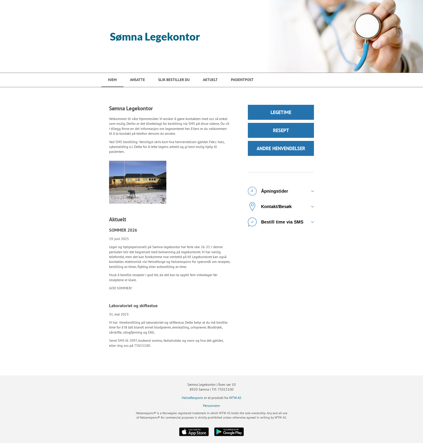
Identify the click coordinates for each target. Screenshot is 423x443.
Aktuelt (210, 79)
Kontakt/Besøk (276, 206)
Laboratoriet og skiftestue (133, 305)
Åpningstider (274, 191)
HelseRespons (192, 397)
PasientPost (242, 79)
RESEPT (281, 130)
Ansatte (137, 79)
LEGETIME (281, 112)
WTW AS (235, 397)
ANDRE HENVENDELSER (281, 148)
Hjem (112, 79)
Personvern (211, 405)
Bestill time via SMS (282, 222)
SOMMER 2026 (123, 230)
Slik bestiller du (174, 79)
